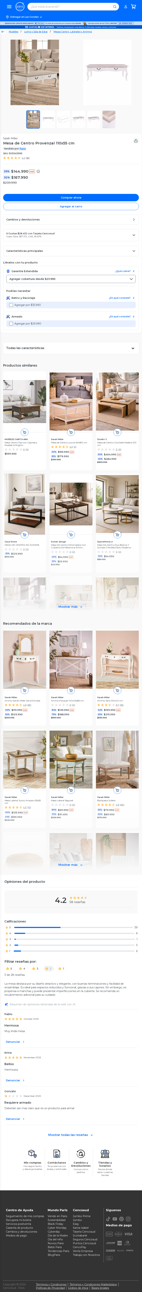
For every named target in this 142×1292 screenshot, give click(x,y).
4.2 (23, 157)
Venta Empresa (83, 1251)
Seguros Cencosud (85, 1239)
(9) (75, 446)
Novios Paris (56, 1243)
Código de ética (78, 1288)
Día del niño (55, 1239)
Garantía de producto (19, 1227)
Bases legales (100, 1288)
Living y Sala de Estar (36, 31)
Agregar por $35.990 (27, 305)
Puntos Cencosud (84, 1243)
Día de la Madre (58, 1235)
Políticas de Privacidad (50, 1288)
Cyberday (54, 1231)
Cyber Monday (57, 1227)
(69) (29, 704)
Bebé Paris (55, 1247)
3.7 (117, 704)
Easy (76, 1224)
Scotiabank (80, 1235)
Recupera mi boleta (18, 1220)
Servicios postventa (18, 1224)
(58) (28, 157)
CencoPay (79, 1247)
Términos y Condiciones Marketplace (93, 1284)
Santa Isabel (81, 1227)
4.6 (24, 704)
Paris (23, 148)
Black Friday (55, 1224)
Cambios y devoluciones (21, 1231)
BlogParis (54, 1255)
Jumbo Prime (82, 1216)
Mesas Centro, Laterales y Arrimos (73, 31)
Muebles (13, 31)
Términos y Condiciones (51, 1284)
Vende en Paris (57, 1216)
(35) (122, 704)
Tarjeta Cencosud (84, 1231)
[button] (71, 17)
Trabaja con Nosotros (86, 1255)
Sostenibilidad (56, 1220)
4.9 (71, 446)
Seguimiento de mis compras (25, 1216)
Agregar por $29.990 (27, 323)
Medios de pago (16, 1235)
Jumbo (77, 1220)
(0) (27, 449)
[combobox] (71, 279)
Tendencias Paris (58, 1251)
